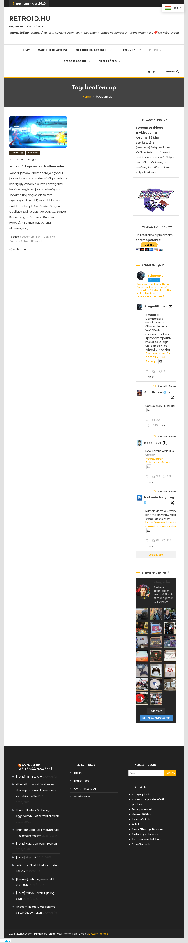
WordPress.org (83, 796)
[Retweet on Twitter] (154, 386)
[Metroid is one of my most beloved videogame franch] (142, 684)
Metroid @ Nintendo (145, 834)
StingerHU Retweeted (169, 386)
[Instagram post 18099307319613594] (142, 614)
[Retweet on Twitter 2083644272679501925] (154, 372)
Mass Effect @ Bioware (147, 829)
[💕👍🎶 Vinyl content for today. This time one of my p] (156, 684)
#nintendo (152, 462)
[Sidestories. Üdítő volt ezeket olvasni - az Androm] (156, 698)
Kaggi (148, 443)
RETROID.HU (29, 19)
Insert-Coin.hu (141, 819)
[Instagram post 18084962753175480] (170, 614)
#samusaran (154, 459)
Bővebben (16, 249)
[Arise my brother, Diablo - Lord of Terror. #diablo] (156, 656)
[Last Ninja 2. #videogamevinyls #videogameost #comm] (156, 642)
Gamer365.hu (141, 814)
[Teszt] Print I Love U (29, 777)
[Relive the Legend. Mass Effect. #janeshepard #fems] (170, 628)
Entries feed (81, 781)
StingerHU (151, 306)
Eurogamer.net (142, 809)
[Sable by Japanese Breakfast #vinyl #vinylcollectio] (142, 656)
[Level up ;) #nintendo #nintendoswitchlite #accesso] (142, 670)
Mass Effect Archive (53, 50)
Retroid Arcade (75, 61)
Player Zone (128, 50)
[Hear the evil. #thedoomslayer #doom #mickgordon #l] (142, 698)
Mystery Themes (98, 933)
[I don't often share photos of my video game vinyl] (142, 628)
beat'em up (27, 236)
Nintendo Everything (159, 497)
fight (38, 236)
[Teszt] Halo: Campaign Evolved (36, 843)
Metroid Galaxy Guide (92, 50)
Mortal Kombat (33, 241)
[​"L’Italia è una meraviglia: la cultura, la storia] (156, 614)
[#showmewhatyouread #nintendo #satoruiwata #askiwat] (170, 670)
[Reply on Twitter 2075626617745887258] (147, 477)
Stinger (32, 159)
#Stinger (151, 361)
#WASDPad (153, 353)
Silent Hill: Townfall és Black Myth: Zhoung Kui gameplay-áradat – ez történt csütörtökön (37, 790)
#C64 (166, 353)
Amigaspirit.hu (141, 794)
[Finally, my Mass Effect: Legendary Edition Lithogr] (142, 642)
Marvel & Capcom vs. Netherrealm (36, 166)
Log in (78, 773)
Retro (153, 50)
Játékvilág (17, 152)
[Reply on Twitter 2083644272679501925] (147, 372)
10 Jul (158, 442)
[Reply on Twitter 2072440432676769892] (147, 541)
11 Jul (171, 392)
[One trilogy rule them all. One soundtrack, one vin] (170, 656)
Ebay (26, 50)
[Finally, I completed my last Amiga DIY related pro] (170, 684)
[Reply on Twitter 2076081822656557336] (147, 420)
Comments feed (85, 788)
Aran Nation (153, 392)
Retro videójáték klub (146, 839)
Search (170, 71)
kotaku (136, 824)
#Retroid (159, 357)
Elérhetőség (107, 61)
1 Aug (164, 306)
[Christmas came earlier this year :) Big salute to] (156, 670)
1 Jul (151, 502)
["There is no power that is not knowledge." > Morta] (170, 642)
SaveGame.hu (141, 844)
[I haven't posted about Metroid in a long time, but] (156, 628)
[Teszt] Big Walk (26, 857)
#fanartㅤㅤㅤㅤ (166, 462)
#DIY (148, 357)
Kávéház (33, 152)
